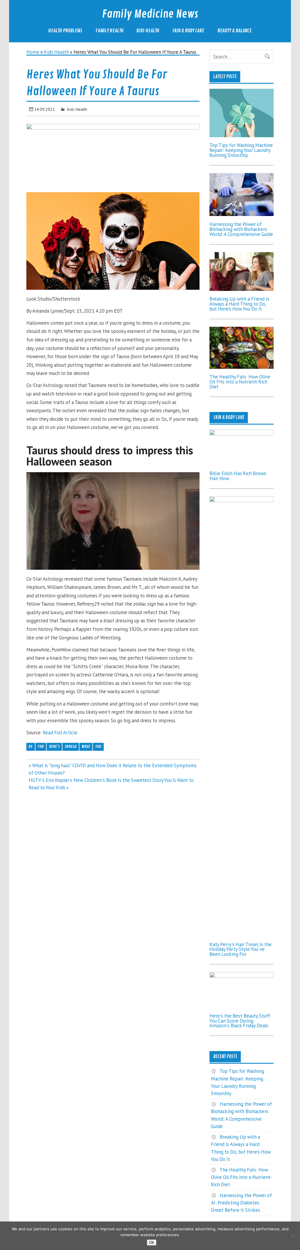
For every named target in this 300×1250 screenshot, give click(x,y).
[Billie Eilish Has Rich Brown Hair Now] (241, 433)
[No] (293, 1236)
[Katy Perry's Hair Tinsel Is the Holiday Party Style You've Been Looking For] (241, 500)
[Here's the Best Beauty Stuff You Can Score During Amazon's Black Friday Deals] (241, 976)
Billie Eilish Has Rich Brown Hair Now (237, 476)
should (70, 746)
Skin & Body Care (188, 31)
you (98, 746)
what (86, 746)
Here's (54, 746)
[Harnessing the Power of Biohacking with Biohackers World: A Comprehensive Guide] (241, 214)
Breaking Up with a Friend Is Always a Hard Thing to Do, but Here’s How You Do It (239, 304)
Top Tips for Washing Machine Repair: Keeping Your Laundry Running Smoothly (241, 150)
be (31, 746)
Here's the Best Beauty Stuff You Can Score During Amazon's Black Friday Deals (239, 1021)
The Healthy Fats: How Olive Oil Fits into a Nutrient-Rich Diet (239, 381)
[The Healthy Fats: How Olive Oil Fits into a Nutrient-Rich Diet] (241, 367)
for (41, 746)
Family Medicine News (150, 14)
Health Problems (65, 31)
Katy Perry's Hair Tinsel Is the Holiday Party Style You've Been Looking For (240, 949)
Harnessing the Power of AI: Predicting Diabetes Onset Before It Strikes (241, 1202)
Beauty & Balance (234, 31)
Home (32, 52)
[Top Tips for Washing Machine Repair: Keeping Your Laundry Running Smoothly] (241, 135)
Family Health (110, 31)
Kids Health (148, 31)
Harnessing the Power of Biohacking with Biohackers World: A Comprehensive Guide (241, 229)
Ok (151, 1242)
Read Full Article (60, 732)
